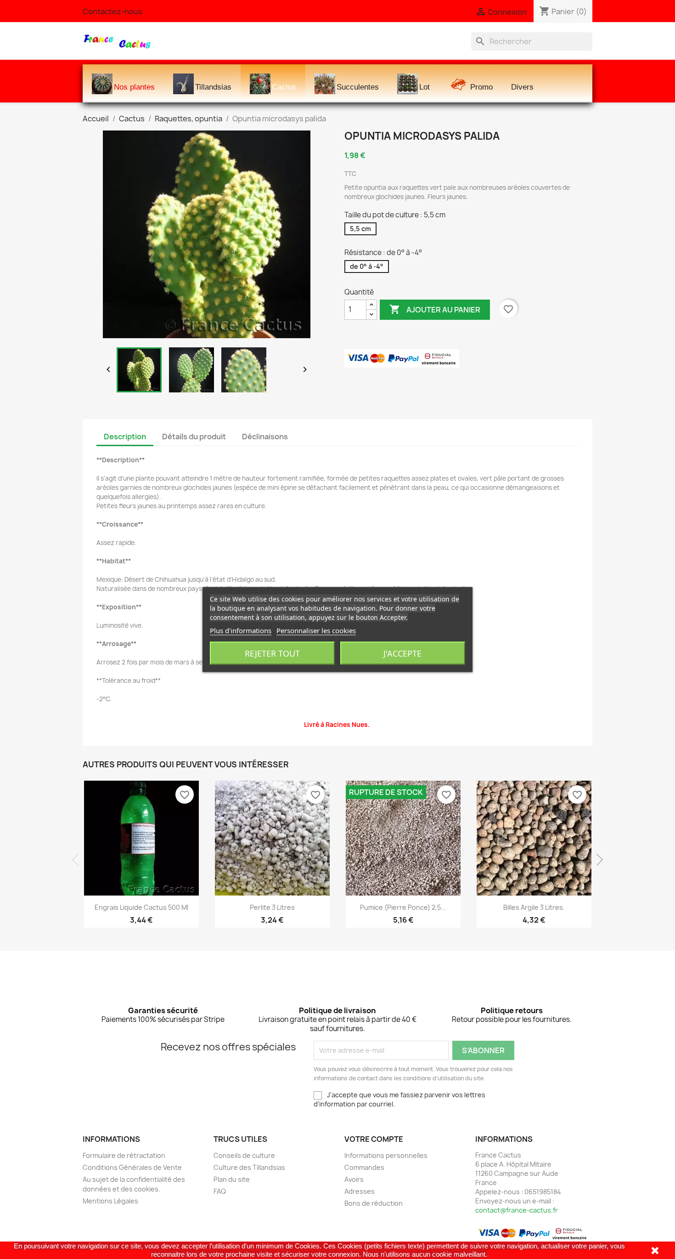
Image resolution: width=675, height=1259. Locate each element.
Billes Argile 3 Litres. (534, 907)
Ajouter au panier (434, 309)
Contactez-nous (112, 11)
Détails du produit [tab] (194, 436)
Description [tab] (125, 436)
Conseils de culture (244, 1155)
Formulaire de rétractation (124, 1155)
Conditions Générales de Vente (132, 1167)
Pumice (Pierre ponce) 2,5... (403, 907)
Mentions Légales (110, 1201)
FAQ (220, 1191)
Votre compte (373, 1139)
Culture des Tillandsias (249, 1167)
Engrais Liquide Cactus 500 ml (141, 907)
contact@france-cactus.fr (516, 1210)
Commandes (364, 1167)
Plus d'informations (240, 630)
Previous (78, 860)
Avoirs (354, 1179)
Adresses (359, 1191)
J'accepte (402, 653)
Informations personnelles (386, 1155)
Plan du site (232, 1179)
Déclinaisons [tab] (265, 436)
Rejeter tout (272, 653)
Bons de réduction (373, 1203)
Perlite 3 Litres (272, 907)
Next (597, 860)
